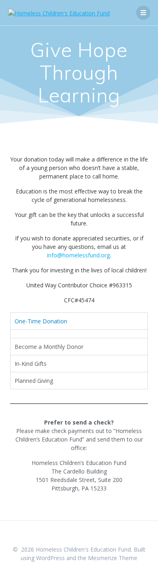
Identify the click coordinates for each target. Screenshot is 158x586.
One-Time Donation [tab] (41, 321)
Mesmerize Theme (112, 558)
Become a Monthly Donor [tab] (49, 346)
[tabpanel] (79, 333)
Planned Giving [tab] (34, 380)
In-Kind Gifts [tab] (31, 363)
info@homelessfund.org (78, 255)
